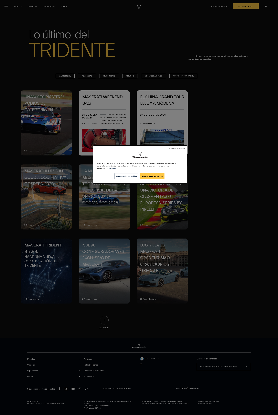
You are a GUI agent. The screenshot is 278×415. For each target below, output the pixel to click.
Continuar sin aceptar (177, 149)
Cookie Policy (111, 168)
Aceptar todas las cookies (152, 176)
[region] (140, 164)
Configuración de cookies (126, 176)
